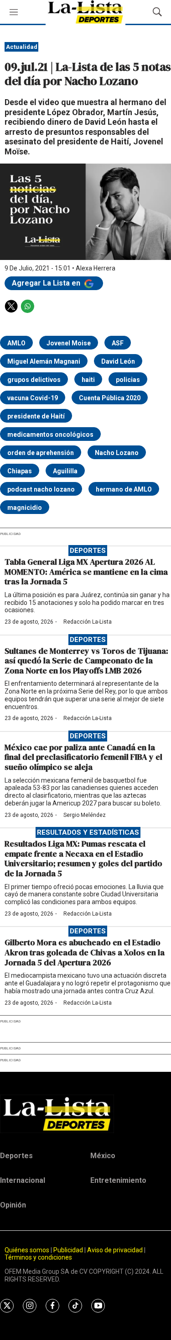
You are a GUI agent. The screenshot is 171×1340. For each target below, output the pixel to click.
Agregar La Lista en (47, 283)
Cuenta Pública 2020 (109, 398)
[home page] (85, 1114)
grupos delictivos (34, 379)
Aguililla (65, 471)
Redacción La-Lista (87, 622)
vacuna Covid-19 (32, 398)
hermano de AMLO (124, 489)
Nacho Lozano (117, 452)
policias (128, 379)
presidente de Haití (36, 416)
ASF (118, 343)
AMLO (16, 343)
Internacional (22, 1180)
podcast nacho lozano (41, 489)
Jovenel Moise (69, 343)
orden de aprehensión (40, 452)
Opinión (13, 1205)
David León (118, 361)
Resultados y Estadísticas (88, 832)
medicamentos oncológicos (50, 434)
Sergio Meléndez (84, 815)
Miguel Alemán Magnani (43, 361)
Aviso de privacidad (115, 1250)
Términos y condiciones (38, 1257)
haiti (88, 379)
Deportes (88, 550)
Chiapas (19, 471)
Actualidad (21, 46)
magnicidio (24, 507)
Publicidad (68, 1250)
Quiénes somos (27, 1250)
